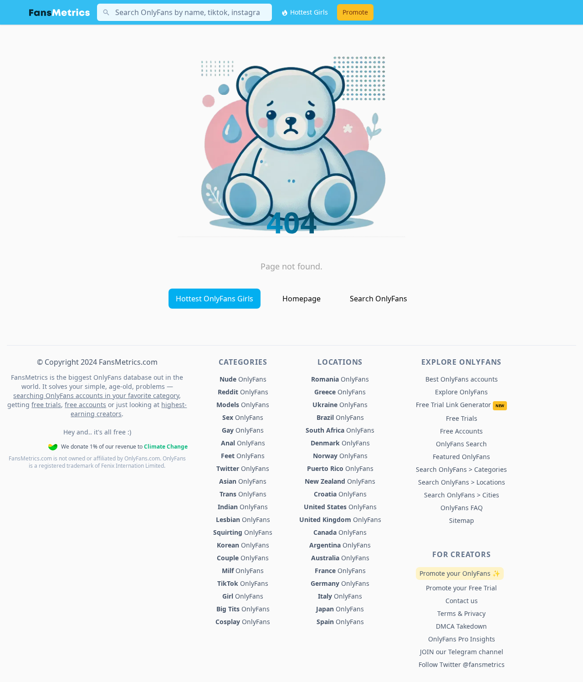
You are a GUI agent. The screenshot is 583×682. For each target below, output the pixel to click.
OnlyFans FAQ (461, 507)
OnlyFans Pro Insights (461, 639)
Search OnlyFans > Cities (461, 495)
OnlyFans (243, 379)
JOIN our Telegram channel (461, 651)
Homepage (301, 299)
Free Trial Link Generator (460, 404)
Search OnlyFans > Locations (461, 482)
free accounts (85, 404)
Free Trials (461, 418)
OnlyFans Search (461, 443)
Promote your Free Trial (461, 588)
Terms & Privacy (461, 613)
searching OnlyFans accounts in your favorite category (96, 395)
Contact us (461, 600)
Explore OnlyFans (461, 392)
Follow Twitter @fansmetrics (462, 664)
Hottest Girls (308, 12)
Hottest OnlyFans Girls (214, 299)
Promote (355, 12)
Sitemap (461, 520)
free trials (46, 404)
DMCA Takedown (461, 626)
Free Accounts (461, 431)
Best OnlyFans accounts (461, 379)
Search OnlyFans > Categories (461, 469)
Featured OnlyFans (461, 456)
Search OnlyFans (378, 299)
